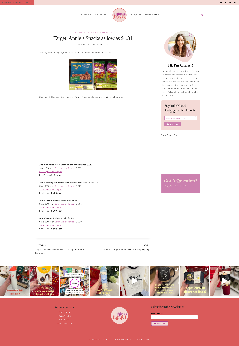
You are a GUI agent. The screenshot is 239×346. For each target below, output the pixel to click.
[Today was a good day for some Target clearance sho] (194, 281)
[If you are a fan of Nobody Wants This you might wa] (134, 281)
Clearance (64, 316)
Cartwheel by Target (64, 168)
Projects (136, 15)
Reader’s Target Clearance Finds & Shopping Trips (127, 247)
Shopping (86, 15)
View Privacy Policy (170, 135)
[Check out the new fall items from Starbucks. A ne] (15, 281)
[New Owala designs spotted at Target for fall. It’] (104, 281)
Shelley (85, 45)
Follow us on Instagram (16, 2)
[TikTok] (235, 2)
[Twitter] (230, 2)
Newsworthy (152, 15)
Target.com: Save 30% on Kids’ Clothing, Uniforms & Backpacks (59, 249)
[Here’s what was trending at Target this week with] (164, 281)
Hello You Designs (139, 340)
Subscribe (172, 124)
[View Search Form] (202, 15)
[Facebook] (225, 2)
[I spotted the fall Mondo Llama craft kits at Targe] (45, 281)
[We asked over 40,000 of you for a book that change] (74, 281)
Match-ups (106, 32)
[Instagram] (221, 2)
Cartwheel (80, 32)
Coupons (93, 32)
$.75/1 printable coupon (50, 171)
